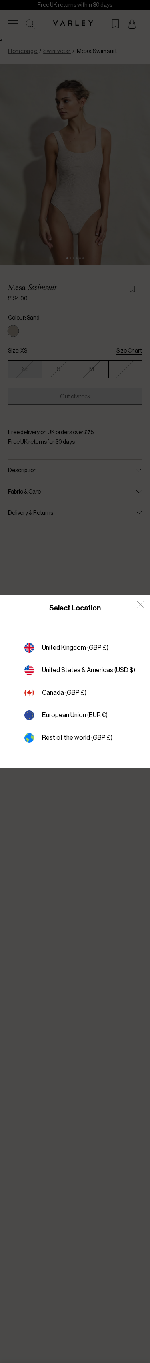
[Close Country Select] (140, 604)
